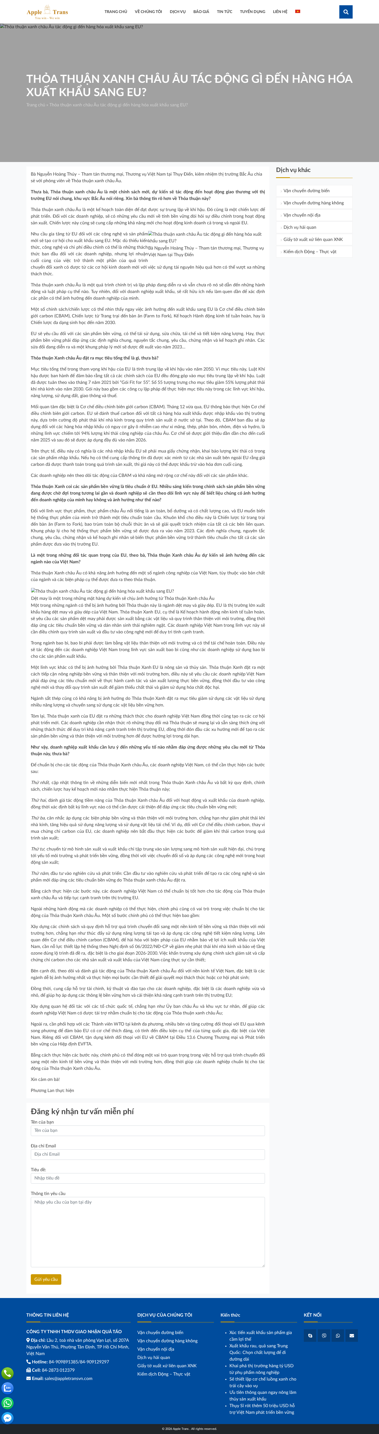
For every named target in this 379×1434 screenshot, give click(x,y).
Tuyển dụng (252, 12)
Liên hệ (280, 12)
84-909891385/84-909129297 (79, 1362)
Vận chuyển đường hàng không (314, 203)
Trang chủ (35, 105)
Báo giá (201, 12)
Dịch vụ (178, 12)
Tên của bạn (42, 1122)
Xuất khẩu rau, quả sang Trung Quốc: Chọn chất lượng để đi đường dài (258, 1352)
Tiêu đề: (38, 1170)
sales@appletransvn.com (68, 1378)
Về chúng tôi (148, 12)
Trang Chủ (116, 12)
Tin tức (224, 12)
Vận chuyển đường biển (307, 191)
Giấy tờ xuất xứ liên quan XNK (313, 239)
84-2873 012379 (58, 1370)
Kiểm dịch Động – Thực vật (310, 252)
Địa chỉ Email (43, 1146)
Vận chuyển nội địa (302, 215)
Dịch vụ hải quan (300, 227)
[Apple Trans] (47, 11)
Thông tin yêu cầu (48, 1193)
